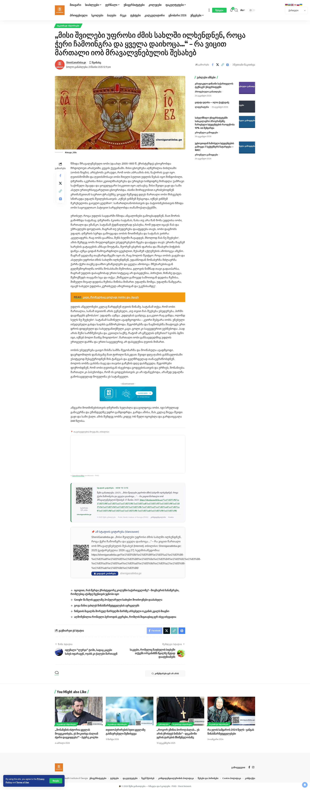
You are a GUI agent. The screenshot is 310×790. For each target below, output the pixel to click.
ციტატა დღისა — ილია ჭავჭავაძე (212, 102)
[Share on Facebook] (212, 64)
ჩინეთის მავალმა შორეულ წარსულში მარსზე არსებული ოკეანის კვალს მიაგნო (121, 611)
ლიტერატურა (202, 106)
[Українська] (301, 4)
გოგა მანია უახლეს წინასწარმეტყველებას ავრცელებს (106, 605)
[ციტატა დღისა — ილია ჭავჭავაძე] (247, 106)
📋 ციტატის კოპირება (105, 573)
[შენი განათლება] (60, 10)
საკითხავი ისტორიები (68, 25)
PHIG (174, 786)
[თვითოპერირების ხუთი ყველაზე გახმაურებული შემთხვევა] (129, 711)
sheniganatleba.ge (84, 514)
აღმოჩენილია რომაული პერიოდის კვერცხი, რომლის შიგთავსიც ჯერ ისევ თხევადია (125, 616)
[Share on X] (217, 64)
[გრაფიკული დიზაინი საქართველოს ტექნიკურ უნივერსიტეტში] (247, 88)
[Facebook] (249, 767)
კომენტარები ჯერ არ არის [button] (167, 673)
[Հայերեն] (286, 4)
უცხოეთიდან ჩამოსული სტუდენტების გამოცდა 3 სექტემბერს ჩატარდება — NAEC (214, 146)
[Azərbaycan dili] (289, 4)
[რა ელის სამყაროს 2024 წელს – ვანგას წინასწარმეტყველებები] (231, 711)
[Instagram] (253, 767)
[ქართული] (295, 4)
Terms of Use (22, 782)
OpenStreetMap (78, 475)
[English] (292, 4)
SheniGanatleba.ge (76, 62)
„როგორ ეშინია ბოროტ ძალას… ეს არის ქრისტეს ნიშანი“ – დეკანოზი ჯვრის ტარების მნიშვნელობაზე (178, 733)
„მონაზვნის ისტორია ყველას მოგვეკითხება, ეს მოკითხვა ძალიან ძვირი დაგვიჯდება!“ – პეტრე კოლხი (76, 733)
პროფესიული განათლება (208, 91)
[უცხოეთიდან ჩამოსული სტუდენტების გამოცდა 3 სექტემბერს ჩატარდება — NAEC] (247, 147)
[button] (55, 780)
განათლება (163, 724)
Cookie (171, 517)
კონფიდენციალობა (158, 517)
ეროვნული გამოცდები (206, 132)
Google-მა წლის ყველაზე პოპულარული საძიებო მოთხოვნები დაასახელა (118, 599)
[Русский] (298, 4)
